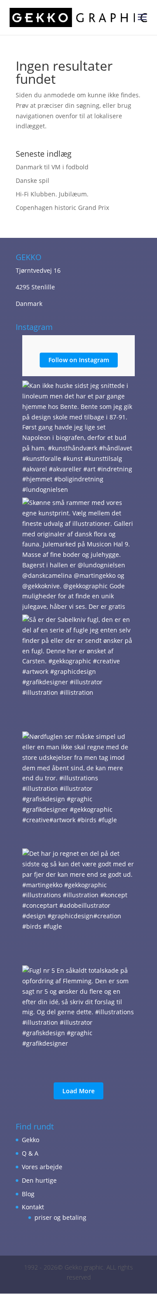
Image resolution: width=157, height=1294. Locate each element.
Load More (78, 1091)
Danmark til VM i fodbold (52, 167)
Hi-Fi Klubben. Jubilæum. (52, 194)
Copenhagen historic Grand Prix (62, 207)
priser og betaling (60, 1217)
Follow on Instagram (78, 360)
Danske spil (32, 180)
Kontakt (33, 1207)
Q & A (30, 1153)
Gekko (30, 1140)
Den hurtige (39, 1180)
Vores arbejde (42, 1167)
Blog (28, 1194)
